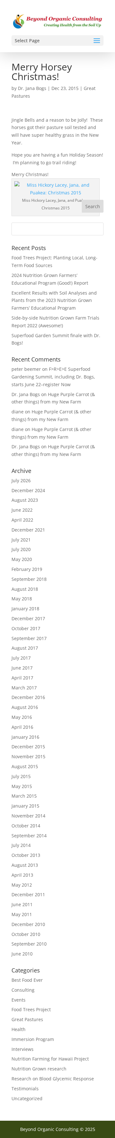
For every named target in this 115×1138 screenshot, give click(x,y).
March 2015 (24, 796)
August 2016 (25, 707)
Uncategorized (27, 1098)
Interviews (23, 1049)
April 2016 (22, 727)
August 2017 (25, 648)
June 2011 (22, 904)
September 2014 (29, 836)
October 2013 (26, 855)
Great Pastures (27, 1019)
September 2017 (29, 638)
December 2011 (28, 894)
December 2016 (28, 697)
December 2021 (28, 530)
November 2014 (28, 816)
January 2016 (25, 737)
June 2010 (22, 954)
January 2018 (25, 609)
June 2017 (22, 668)
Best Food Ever (27, 980)
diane (18, 412)
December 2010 (28, 924)
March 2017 (24, 688)
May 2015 (22, 786)
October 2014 (26, 826)
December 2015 (28, 747)
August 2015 (25, 766)
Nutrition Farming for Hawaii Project (50, 1059)
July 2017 (21, 658)
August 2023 (25, 500)
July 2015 (21, 776)
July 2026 (21, 480)
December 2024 (28, 490)
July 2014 (21, 845)
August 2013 (25, 865)
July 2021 (21, 540)
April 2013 (22, 875)
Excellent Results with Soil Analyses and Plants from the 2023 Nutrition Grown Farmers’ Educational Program (54, 300)
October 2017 (26, 628)
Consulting (23, 990)
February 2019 (27, 569)
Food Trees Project (31, 1009)
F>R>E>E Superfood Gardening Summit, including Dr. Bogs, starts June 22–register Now (53, 376)
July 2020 (21, 549)
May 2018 (22, 599)
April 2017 (22, 678)
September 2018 (29, 579)
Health (19, 1029)
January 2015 (25, 806)
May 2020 (22, 559)
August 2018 (25, 589)
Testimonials (25, 1088)
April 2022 (22, 520)
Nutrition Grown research (39, 1069)
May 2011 (22, 914)
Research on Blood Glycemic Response (53, 1079)
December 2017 (28, 618)
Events (19, 1000)
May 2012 (22, 885)
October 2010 (26, 934)
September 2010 (29, 944)
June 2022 (22, 510)
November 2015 (28, 756)
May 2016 (22, 717)
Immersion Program (33, 1039)
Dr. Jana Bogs (32, 88)
